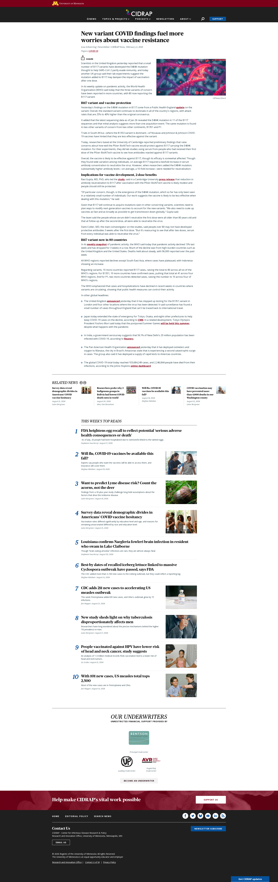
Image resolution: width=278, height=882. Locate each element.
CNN (140, 320)
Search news (102, 816)
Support (217, 19)
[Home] (139, 12)
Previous (81, 382)
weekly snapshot (97, 244)
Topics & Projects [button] (114, 19)
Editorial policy (76, 816)
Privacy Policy (109, 862)
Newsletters (165, 19)
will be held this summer (175, 323)
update (180, 107)
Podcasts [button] (141, 19)
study (121, 179)
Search (202, 19)
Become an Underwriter (139, 780)
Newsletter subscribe (208, 828)
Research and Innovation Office (67, 862)
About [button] (184, 19)
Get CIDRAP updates (250, 879)
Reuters (128, 338)
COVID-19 (93, 51)
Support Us (211, 799)
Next (84, 382)
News (92, 19)
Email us (61, 842)
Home (55, 816)
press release (167, 179)
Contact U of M (92, 862)
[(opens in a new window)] (68, 3)
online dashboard (141, 366)
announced (113, 301)
